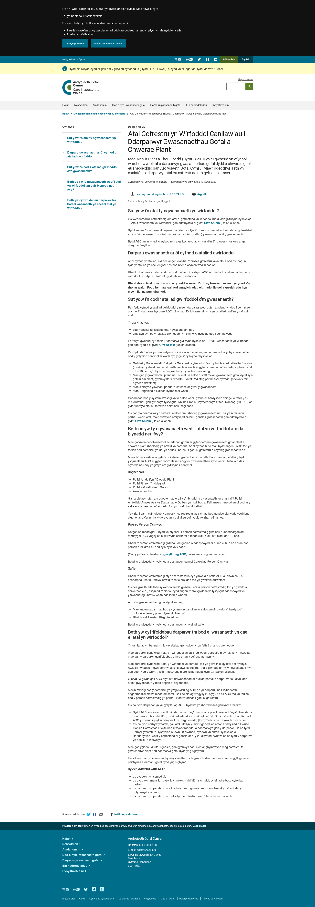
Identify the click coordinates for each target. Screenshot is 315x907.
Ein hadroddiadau (196, 105)
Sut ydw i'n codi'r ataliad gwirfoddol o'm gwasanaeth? (92, 169)
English (245, 59)
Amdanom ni (100, 105)
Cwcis (82, 898)
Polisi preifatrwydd (188, 898)
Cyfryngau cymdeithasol (102, 898)
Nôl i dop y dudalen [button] (126, 814)
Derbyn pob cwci (75, 43)
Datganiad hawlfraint (129, 898)
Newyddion (81, 105)
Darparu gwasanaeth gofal (165, 105)
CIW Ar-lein (212, 223)
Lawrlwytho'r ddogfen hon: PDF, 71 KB (160, 195)
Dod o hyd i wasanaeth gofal (128, 105)
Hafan (65, 105)
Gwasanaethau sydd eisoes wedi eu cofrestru (100, 113)
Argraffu (202, 194)
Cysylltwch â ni (220, 105)
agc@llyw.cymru (146, 850)
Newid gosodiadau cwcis (108, 43)
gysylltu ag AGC (174, 554)
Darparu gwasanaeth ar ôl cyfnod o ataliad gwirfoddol (91, 154)
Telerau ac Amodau (212, 898)
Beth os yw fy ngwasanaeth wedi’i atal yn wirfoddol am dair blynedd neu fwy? (94, 185)
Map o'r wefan (245, 79)
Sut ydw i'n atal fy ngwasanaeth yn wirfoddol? (91, 140)
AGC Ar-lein (230, 60)
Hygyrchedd (150, 898)
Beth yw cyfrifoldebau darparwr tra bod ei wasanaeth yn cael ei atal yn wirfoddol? (91, 204)
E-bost (101, 815)
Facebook (95, 815)
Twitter (89, 815)
